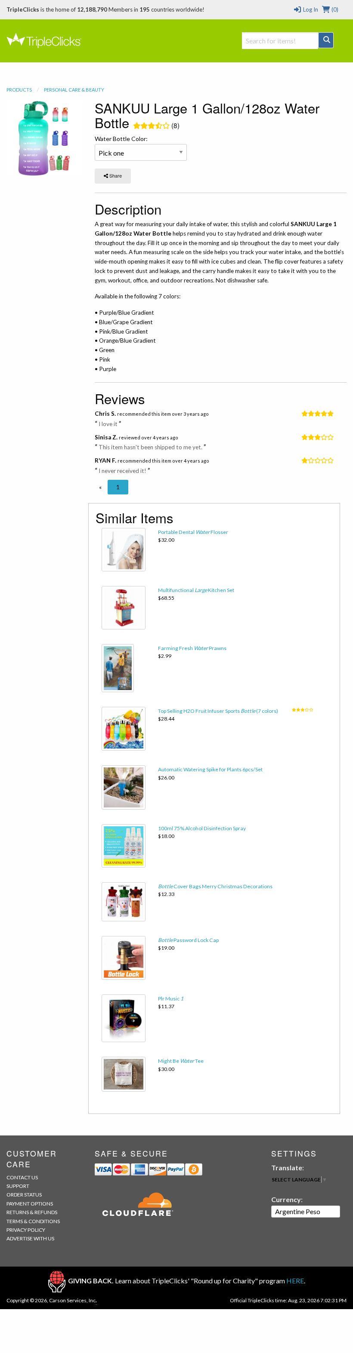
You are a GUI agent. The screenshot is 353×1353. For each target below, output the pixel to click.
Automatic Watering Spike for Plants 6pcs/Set (210, 769)
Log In (310, 9)
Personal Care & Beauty (74, 89)
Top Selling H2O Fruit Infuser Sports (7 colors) (218, 711)
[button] (100, 487)
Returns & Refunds (31, 1212)
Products (19, 89)
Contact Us (22, 1177)
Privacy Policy (25, 1230)
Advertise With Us (30, 1238)
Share (115, 175)
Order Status (24, 1194)
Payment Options (29, 1203)
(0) (334, 9)
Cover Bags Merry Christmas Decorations (215, 886)
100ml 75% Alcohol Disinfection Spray (202, 828)
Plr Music (170, 998)
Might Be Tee (181, 1061)
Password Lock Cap (188, 940)
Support (17, 1186)
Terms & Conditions (33, 1221)
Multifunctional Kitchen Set (196, 590)
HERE (295, 1280)
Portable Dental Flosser (193, 532)
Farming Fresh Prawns (192, 648)
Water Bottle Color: (121, 138)
